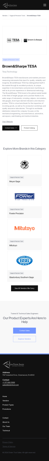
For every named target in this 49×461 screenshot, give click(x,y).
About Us (6, 422)
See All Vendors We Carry (24, 288)
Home (5, 396)
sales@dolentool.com (11, 385)
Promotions (7, 409)
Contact (5, 418)
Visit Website (7, 121)
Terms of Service (9, 446)
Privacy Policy (8, 442)
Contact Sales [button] (24, 331)
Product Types (8, 405)
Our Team (6, 426)
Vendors (6, 401)
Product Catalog (29, 128)
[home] (10, 5)
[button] (44, 5)
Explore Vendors (24, 339)
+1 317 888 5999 (9, 382)
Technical (6, 431)
